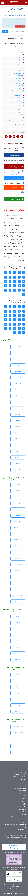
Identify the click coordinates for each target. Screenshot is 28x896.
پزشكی (17, 674)
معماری (17, 746)
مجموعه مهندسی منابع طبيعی (17, 733)
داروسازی (17, 693)
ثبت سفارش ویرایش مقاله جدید (14, 167)
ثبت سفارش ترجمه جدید (16, 155)
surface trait (18, 113)
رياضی (17, 635)
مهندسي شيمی (18, 377)
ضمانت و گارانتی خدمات (20, 774)
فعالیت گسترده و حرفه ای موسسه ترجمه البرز (14, 884)
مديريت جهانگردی (17, 527)
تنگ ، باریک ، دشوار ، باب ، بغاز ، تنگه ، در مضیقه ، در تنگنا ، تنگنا (14, 109)
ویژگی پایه (21, 103)
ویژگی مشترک (20, 65)
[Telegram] (21, 136)
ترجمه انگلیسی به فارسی (20, 786)
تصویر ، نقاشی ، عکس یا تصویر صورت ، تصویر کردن (14, 91)
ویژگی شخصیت (20, 80)
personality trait (17, 78)
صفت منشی (20, 60)
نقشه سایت (23, 814)
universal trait (18, 125)
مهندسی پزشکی (18, 383)
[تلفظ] (24, 20)
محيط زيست (17, 420)
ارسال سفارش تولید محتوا (16, 178)
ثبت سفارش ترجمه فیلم (16, 199)
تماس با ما (23, 769)
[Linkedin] (6, 136)
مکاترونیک (18, 451)
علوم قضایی (17, 601)
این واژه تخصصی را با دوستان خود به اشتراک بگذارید (14, 132)
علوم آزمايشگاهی (17, 705)
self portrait (18, 96)
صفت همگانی (20, 127)
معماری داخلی (18, 752)
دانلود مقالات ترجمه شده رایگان (19, 791)
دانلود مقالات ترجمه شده (20, 788)
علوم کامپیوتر (17, 659)
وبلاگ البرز (23, 772)
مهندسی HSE (17, 439)
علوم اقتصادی (17, 521)
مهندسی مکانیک (18, 365)
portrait (19, 89)
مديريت (17, 491)
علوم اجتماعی (17, 534)
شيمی (17, 616)
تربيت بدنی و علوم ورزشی (18, 509)
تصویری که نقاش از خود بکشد (17, 98)
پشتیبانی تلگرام (14, 848)
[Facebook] (17, 136)
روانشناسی (18, 503)
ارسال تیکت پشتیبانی (14, 845)
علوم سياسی (17, 570)
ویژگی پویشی (20, 75)
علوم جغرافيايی (18, 558)
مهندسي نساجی (18, 408)
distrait (20, 68)
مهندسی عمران (18, 359)
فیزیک (17, 629)
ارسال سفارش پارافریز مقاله (16, 188)
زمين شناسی (17, 641)
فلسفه (18, 552)
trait (20, 118)
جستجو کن (5, 31)
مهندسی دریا (17, 469)
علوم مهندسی (17, 463)
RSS (23, 804)
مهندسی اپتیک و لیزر (18, 445)
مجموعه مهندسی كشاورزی (18, 726)
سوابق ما (24, 767)
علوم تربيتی (18, 515)
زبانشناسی (18, 589)
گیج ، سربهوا (20, 70)
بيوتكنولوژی (18, 687)
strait (20, 106)
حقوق (18, 497)
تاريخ (18, 577)
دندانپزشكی (17, 711)
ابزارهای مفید (23, 812)
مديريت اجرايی (18, 564)
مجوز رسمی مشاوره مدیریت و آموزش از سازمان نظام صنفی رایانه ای (14, 868)
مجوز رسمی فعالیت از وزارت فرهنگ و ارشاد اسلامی (14, 852)
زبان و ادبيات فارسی (18, 546)
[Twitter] (14, 136)
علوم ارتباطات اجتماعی (17, 540)
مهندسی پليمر (17, 396)
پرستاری (17, 681)
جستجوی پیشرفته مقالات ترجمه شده (17, 793)
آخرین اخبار (23, 802)
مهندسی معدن (17, 402)
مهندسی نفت (17, 414)
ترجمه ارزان (23, 796)
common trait (18, 63)
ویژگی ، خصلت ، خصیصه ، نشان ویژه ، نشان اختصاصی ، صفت (14, 121)
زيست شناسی (17, 622)
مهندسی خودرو (18, 457)
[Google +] (10, 136)
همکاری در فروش (22, 809)
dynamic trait (18, 73)
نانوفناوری (18, 647)
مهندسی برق (17, 353)
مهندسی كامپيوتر (17, 347)
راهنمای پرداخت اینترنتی (20, 807)
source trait (18, 101)
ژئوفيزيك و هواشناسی (17, 653)
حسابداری (18, 484)
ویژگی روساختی (20, 115)
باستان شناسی (17, 583)
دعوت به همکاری (22, 780)
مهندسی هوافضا (18, 433)
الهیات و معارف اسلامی (17, 595)
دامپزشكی (18, 699)
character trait (18, 58)
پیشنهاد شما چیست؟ (20, 26)
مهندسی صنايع (18, 371)
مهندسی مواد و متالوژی (17, 390)
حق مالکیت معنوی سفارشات (19, 777)
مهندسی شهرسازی (17, 426)
